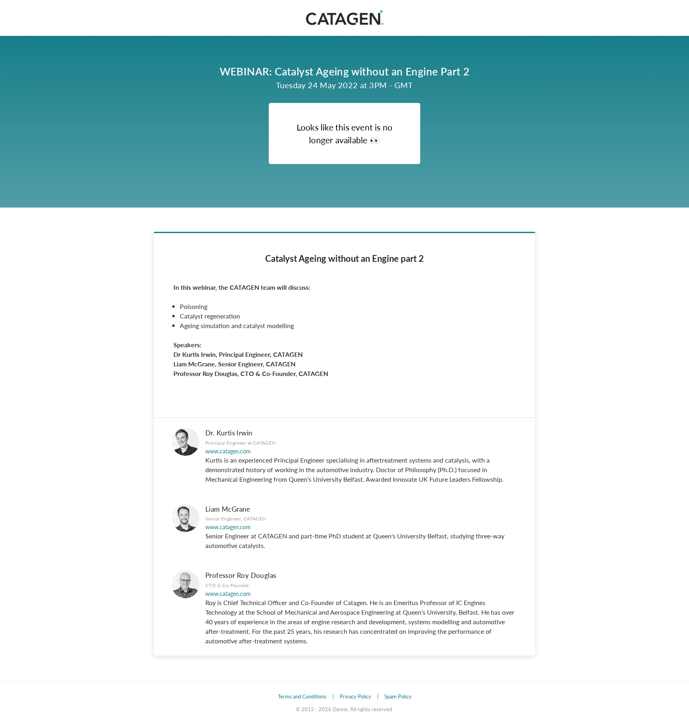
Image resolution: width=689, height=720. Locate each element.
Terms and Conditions (302, 696)
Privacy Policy (355, 696)
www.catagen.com (228, 451)
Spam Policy (397, 696)
